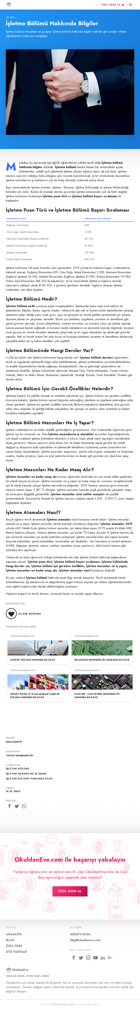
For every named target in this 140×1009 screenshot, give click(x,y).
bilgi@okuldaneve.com (85, 940)
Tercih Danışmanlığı (22, 636)
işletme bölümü (17, 768)
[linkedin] (102, 958)
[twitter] (81, 958)
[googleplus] (110, 958)
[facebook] (73, 958)
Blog (10, 17)
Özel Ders (14, 946)
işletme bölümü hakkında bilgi (29, 778)
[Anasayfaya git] (9, 5)
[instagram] (88, 958)
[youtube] (95, 958)
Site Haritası (16, 952)
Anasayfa (14, 934)
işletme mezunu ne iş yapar (26, 773)
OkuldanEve (14, 742)
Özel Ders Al (112, 4)
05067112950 (80, 934)
